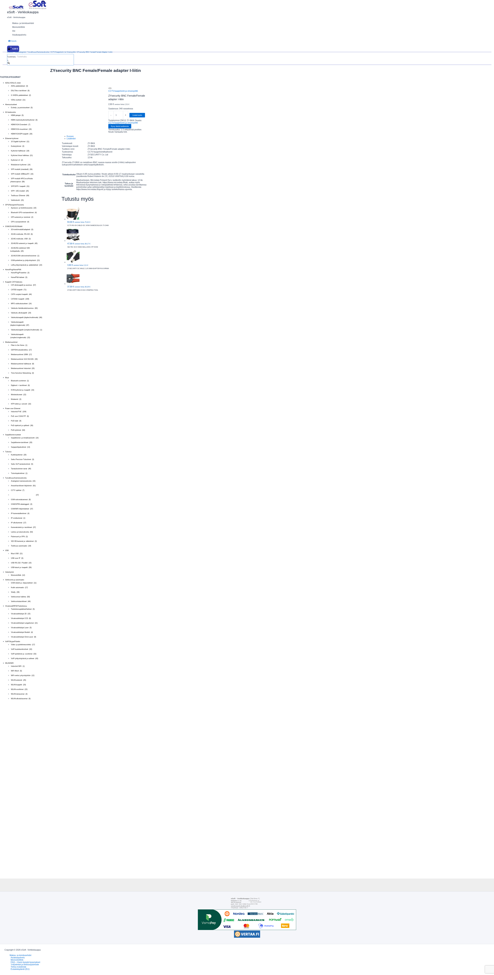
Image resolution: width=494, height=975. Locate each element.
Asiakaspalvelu (18, 957)
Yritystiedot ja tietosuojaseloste (25, 964)
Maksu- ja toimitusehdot (20, 955)
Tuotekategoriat (20, 52)
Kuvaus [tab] (70, 136)
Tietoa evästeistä (18, 967)
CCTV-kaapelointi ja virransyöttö (63, 52)
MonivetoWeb (17, 960)
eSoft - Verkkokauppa (22, 12)
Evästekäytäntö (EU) (20, 969)
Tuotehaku (11, 57)
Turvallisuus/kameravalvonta (38, 52)
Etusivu (10, 52)
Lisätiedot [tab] (71, 138)
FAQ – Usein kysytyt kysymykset (25, 962)
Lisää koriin (137, 115)
